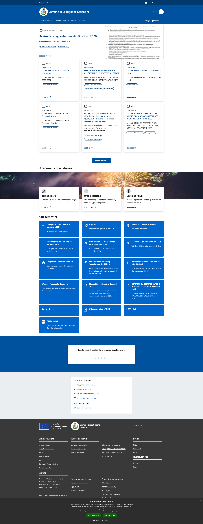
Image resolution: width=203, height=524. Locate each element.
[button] (101, 520)
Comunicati (137, 449)
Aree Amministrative (46, 449)
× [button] (200, 500)
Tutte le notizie (100, 160)
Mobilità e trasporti (77, 452)
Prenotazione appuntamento (81, 479)
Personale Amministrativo (48, 464)
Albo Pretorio (106, 483)
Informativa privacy (109, 486)
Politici (41, 460)
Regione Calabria (45, 2)
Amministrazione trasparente (112, 479)
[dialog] (101, 511)
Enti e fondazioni (45, 456)
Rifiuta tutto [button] (110, 515)
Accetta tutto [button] (93, 515)
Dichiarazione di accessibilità (112, 494)
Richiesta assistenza (78, 490)
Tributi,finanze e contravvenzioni (114, 448)
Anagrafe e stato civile (79, 445)
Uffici (41, 452)
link (122, 511)
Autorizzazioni (107, 456)
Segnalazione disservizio (79, 483)
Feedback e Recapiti (109, 498)
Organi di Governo (45, 445)
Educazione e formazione (111, 445)
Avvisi (45, 30)
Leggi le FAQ (75, 486)
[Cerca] (161, 11)
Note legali (106, 490)
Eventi (135, 467)
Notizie (135, 445)
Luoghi (135, 463)
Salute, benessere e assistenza (113, 452)
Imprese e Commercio (78, 449)
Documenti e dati (45, 468)
